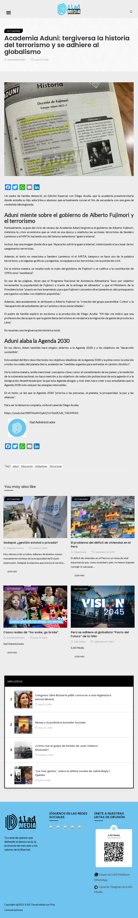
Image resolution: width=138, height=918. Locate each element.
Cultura (31, 588)
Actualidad (13, 31)
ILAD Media (79, 641)
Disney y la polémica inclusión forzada (60, 722)
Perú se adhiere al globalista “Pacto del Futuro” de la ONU (100, 634)
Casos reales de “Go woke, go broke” (31, 632)
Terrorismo (55, 466)
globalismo (41, 466)
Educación (27, 466)
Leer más (12, 571)
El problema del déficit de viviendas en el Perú (101, 545)
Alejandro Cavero (15, 548)
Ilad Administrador (17, 59)
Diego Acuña (80, 552)
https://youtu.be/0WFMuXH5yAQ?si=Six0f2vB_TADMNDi (41, 413)
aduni (15, 466)
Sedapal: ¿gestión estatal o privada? (30, 543)
